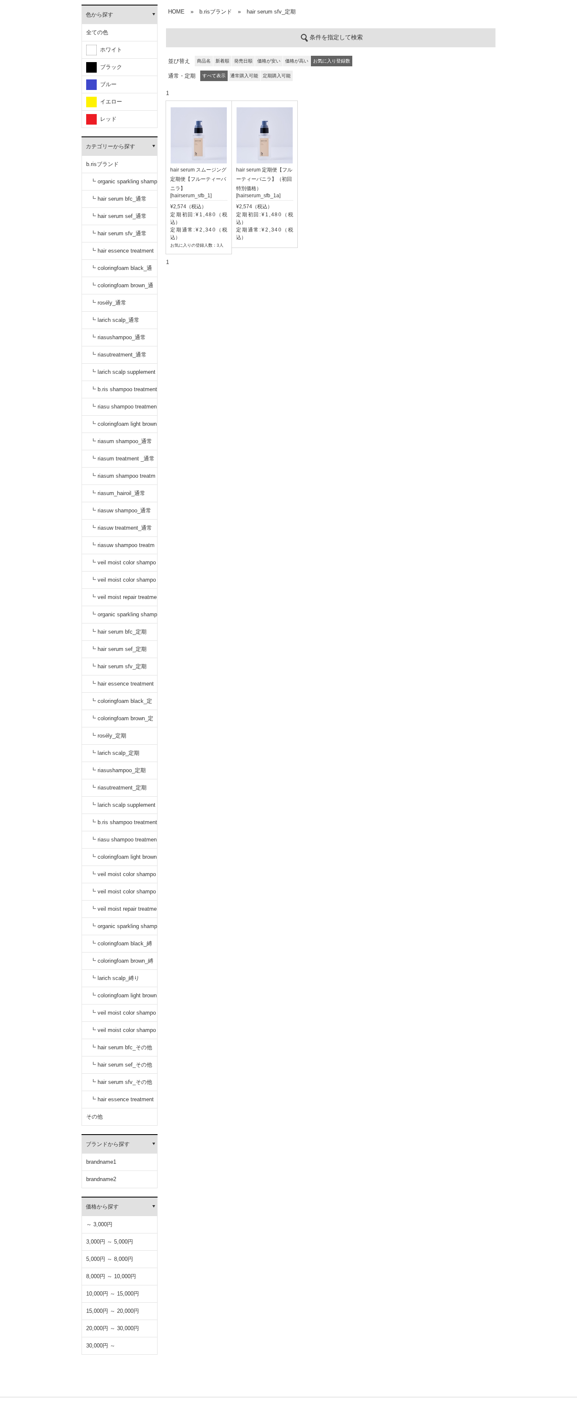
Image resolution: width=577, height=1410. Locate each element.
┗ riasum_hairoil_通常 (117, 493)
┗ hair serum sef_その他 (121, 1065)
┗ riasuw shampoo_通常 (120, 510)
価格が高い (296, 60)
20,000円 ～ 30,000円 (112, 1328)
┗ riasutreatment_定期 (118, 787)
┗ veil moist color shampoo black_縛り (123, 1016)
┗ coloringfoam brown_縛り (121, 964)
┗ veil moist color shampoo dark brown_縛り (123, 1033)
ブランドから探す (108, 1144)
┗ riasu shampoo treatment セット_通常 (123, 409)
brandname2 (101, 1179)
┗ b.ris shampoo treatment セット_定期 (123, 825)
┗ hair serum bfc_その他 (121, 1047)
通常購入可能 (244, 75)
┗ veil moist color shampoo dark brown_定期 (123, 894)
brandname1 (101, 1162)
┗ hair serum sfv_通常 (118, 233)
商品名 (204, 60)
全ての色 (97, 32)
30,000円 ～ (100, 1345)
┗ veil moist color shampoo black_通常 (123, 565)
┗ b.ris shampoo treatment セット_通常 (123, 392)
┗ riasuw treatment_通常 (121, 528)
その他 (94, 1116)
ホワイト (109, 49)
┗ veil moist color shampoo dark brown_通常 (123, 583)
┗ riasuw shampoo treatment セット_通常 (122, 548)
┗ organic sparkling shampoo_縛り (123, 929)
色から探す (99, 14)
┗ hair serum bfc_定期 (118, 632)
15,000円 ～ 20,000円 (112, 1311)
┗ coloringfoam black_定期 (121, 704)
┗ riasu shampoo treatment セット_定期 (123, 842)
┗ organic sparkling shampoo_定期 (123, 617)
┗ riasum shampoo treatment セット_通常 (122, 479)
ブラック (109, 67)
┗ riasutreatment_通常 (118, 354)
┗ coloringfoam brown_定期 (121, 721)
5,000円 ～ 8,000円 (109, 1259)
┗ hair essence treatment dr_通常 (122, 254)
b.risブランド (102, 164)
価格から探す (102, 1206)
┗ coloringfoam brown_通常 (121, 288)
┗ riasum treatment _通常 (122, 458)
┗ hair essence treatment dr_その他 (122, 1102)
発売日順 (243, 60)
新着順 (222, 60)
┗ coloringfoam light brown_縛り (123, 998)
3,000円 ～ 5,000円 (109, 1242)
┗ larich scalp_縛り (114, 978)
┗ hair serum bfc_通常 (118, 199)
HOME (176, 11)
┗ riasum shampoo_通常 (121, 441)
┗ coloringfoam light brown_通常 (123, 427)
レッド (107, 119)
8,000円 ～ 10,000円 (111, 1276)
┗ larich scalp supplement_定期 (122, 808)
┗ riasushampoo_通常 (118, 337)
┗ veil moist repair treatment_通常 (123, 600)
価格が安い (268, 60)
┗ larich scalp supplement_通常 (122, 375)
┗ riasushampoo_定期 (118, 770)
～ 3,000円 (99, 1224)
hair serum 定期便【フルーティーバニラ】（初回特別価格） (264, 179)
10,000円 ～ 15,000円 (112, 1293)
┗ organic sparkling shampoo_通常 (123, 184)
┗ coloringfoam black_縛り (121, 946)
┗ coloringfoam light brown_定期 (123, 860)
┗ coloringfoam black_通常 (121, 271)
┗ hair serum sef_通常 (118, 216)
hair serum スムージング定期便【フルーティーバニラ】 (198, 179)
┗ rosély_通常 (108, 302)
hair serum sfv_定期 (271, 11)
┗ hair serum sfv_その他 (121, 1082)
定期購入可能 (277, 75)
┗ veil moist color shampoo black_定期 (123, 877)
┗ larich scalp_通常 (114, 320)
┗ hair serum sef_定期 (118, 649)
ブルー (107, 84)
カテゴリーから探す (110, 146)
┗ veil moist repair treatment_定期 (123, 912)
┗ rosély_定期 (108, 735)
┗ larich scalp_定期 (114, 753)
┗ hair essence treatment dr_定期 (122, 687)
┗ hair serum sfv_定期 (118, 666)
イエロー (109, 101)
